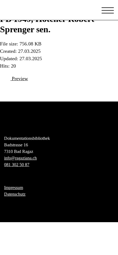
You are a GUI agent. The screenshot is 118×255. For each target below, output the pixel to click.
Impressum (13, 187)
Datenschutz (15, 194)
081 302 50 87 (16, 164)
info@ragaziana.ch (20, 158)
